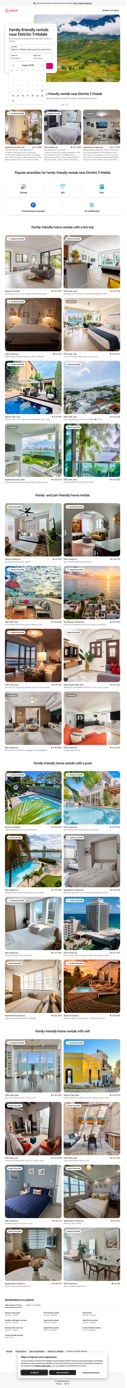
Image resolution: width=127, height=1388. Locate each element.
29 (37, 96)
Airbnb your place (110, 10)
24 (13, 96)
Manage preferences (90, 1372)
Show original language (82, 3)
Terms (66, 1384)
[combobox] (31, 49)
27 (28, 96)
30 (42, 96)
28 (32, 96)
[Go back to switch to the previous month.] (13, 65)
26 (23, 96)
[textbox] (20, 58)
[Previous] (58, 105)
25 (18, 96)
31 (13, 101)
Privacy (59, 1384)
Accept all (34, 1372)
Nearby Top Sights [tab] (33, 1305)
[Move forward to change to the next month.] (42, 65)
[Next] (67, 105)
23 (42, 91)
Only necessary (62, 1372)
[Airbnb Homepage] (11, 10)
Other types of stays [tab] (13, 1305)
